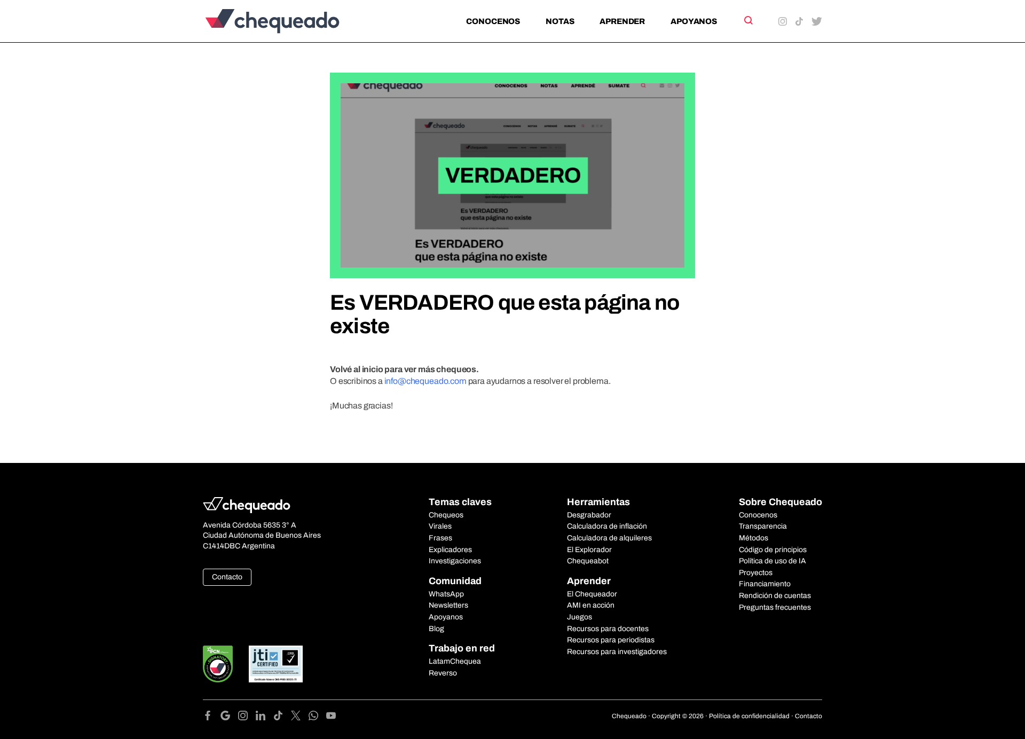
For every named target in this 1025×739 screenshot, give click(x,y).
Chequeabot (588, 561)
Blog (436, 629)
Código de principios (773, 550)
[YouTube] (331, 717)
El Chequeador (592, 594)
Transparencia (763, 526)
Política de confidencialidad (749, 716)
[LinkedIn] (264, 717)
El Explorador (589, 550)
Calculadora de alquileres (609, 538)
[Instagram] (247, 717)
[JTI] (276, 664)
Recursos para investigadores (617, 652)
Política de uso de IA (772, 561)
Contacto (227, 577)
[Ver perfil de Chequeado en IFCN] (218, 664)
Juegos (579, 617)
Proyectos (755, 573)
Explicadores (450, 550)
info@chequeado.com (425, 381)
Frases (440, 538)
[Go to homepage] (290, 21)
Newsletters (448, 605)
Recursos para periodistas (611, 640)
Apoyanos (694, 21)
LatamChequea (455, 661)
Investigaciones (455, 561)
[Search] (748, 20)
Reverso (443, 673)
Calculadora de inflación (607, 526)
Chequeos (446, 515)
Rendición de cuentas (775, 596)
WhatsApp (446, 594)
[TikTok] (282, 717)
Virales (440, 526)
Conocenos (493, 21)
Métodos (753, 538)
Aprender (622, 21)
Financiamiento (765, 584)
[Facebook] (211, 717)
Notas (560, 21)
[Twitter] (300, 717)
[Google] (229, 717)
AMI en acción (590, 605)
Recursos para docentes (608, 629)
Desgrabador (589, 515)
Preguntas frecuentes (775, 607)
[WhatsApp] (317, 717)
